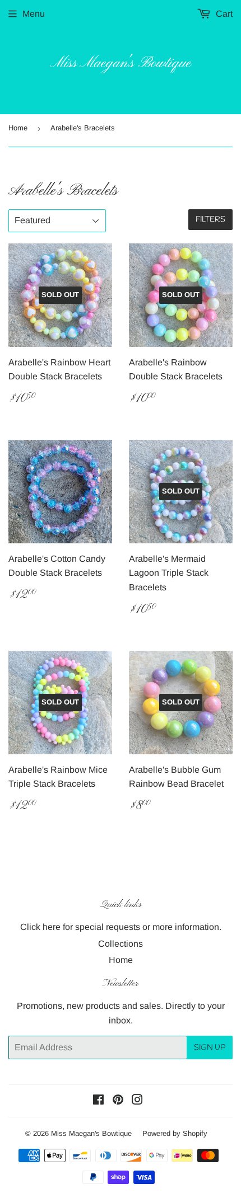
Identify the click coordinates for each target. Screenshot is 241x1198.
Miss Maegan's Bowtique (120, 63)
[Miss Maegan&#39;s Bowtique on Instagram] (137, 1101)
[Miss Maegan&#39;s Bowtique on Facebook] (98, 1101)
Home (17, 128)
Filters (210, 219)
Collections (120, 943)
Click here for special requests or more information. (120, 927)
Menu (33, 13)
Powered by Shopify (174, 1133)
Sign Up (209, 1047)
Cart (223, 13)
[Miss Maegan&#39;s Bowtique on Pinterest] (118, 1101)
